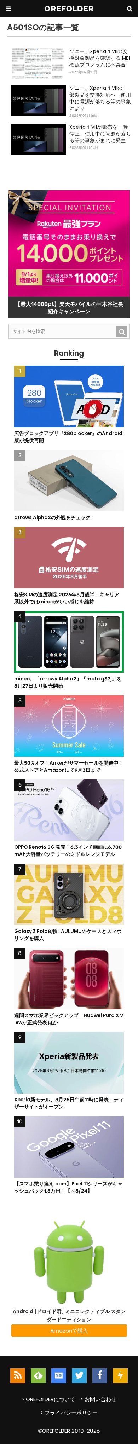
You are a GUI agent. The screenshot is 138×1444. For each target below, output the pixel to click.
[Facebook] (99, 1375)
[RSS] (17, 1375)
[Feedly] (38, 1375)
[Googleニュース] (58, 1375)
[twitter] (79, 1375)
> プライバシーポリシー (69, 1412)
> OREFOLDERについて (48, 1399)
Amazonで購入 (69, 1330)
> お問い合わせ (98, 1399)
